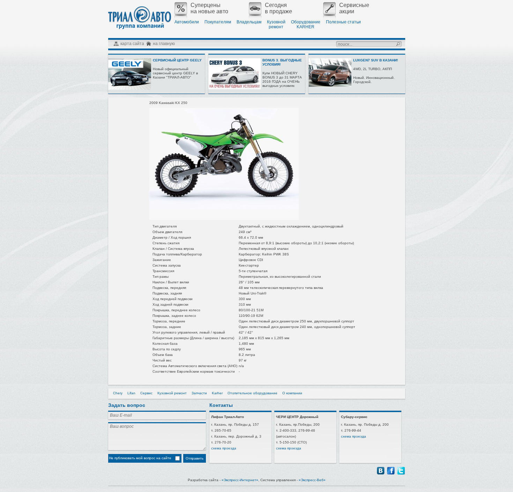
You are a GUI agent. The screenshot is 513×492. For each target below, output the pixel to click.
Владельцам (249, 22)
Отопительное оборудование (252, 393)
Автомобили (186, 22)
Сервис (146, 393)
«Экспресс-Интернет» (240, 480)
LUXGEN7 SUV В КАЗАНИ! (375, 60)
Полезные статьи (343, 22)
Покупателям (218, 22)
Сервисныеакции (354, 8)
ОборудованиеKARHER (305, 24)
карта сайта (132, 43)
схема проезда (223, 448)
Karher (217, 393)
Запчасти (199, 393)
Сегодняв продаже (278, 8)
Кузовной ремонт (172, 393)
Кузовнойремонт (276, 24)
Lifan (131, 393)
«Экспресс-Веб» (312, 480)
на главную (164, 43)
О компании (292, 393)
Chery (117, 393)
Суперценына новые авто (209, 8)
